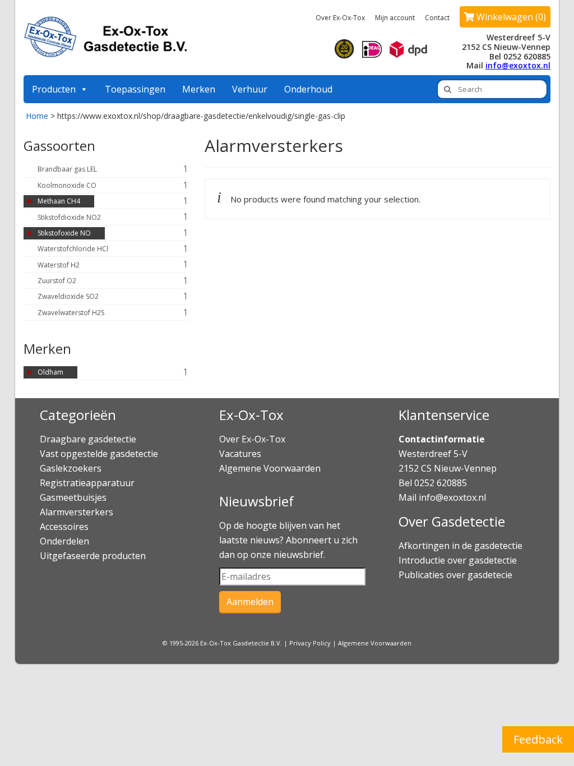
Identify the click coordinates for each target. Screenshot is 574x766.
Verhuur (249, 89)
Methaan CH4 (59, 201)
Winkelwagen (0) (510, 17)
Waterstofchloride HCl (73, 248)
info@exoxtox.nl (517, 65)
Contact (437, 17)
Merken (198, 89)
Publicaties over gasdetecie (455, 575)
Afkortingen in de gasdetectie (462, 545)
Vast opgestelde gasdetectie (99, 453)
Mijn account (395, 17)
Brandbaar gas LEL (67, 169)
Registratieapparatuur (87, 483)
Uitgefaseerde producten (93, 556)
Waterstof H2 (59, 265)
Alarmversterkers (76, 512)
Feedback (538, 739)
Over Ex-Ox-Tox (340, 17)
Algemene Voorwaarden (270, 468)
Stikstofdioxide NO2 (69, 217)
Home (37, 115)
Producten (54, 89)
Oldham (50, 372)
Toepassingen (135, 89)
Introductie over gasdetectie (458, 560)
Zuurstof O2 (57, 280)
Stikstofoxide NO (64, 233)
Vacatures (240, 453)
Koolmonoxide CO (67, 185)
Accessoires (64, 526)
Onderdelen (64, 541)
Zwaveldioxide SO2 (68, 296)
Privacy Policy (310, 643)
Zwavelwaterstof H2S (71, 312)
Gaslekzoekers (70, 468)
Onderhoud (308, 89)
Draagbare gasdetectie (88, 439)
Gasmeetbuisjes (73, 497)
